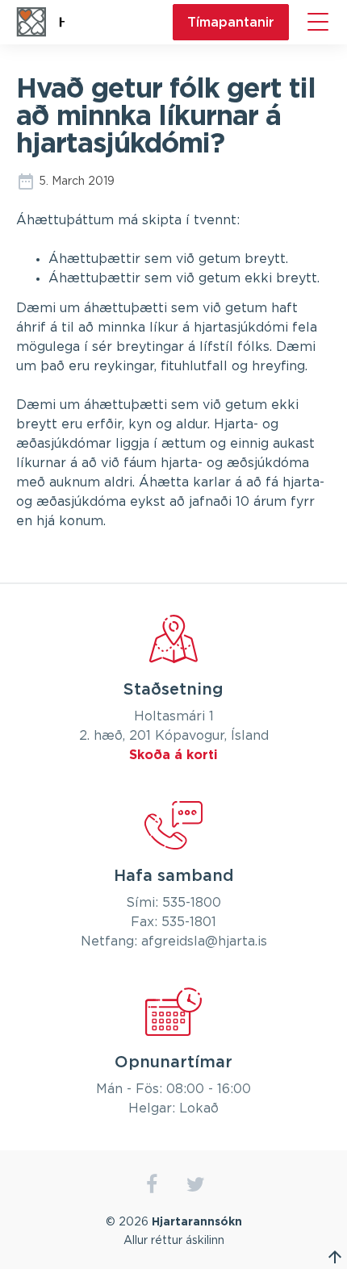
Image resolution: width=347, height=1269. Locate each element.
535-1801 (188, 922)
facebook (151, 1185)
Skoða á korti (173, 755)
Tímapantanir (230, 22)
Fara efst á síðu (335, 1257)
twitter (196, 1185)
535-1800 (191, 902)
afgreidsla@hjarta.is (204, 941)
